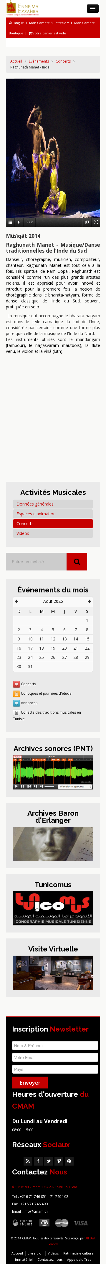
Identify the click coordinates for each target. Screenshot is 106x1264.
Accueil (16, 61)
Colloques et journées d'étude (46, 693)
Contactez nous (49, 1259)
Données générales (35, 504)
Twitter (48, 1161)
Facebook (38, 1161)
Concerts (63, 61)
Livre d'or (35, 1253)
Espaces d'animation (36, 514)
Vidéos (22, 533)
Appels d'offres (79, 1259)
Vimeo (58, 1161)
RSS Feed (28, 1161)
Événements (39, 61)
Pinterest (69, 1161)
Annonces (29, 702)
